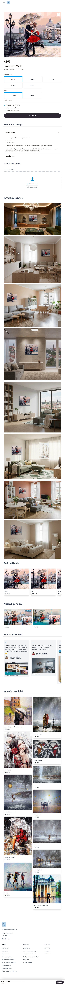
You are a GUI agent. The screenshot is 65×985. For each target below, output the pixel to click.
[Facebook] (2, 939)
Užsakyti (34, 116)
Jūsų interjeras (10, 169)
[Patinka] (58, 14)
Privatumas (48, 954)
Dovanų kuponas (27, 962)
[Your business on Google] (8, 939)
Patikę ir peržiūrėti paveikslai (31, 957)
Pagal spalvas (5, 954)
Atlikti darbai (26, 948)
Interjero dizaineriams (29, 954)
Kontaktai (47, 951)
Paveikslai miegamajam (8, 959)
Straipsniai (26, 959)
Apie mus (47, 948)
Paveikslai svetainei (7, 957)
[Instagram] (5, 939)
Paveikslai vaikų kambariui (9, 962)
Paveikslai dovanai (7, 968)
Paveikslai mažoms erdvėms (9, 971)
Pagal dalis (5, 951)
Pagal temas (5, 948)
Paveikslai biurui (6, 965)
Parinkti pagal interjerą (29, 951)
